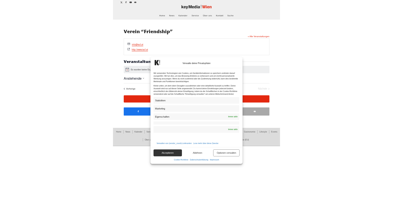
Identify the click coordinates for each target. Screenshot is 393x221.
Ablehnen (197, 152)
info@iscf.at (137, 44)
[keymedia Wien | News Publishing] (196, 8)
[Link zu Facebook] (126, 2)
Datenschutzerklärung (199, 160)
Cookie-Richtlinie (181, 160)
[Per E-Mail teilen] (254, 111)
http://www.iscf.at (140, 49)
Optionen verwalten (226, 152)
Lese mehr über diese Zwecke (205, 143)
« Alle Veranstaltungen (258, 36)
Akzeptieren (168, 152)
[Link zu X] (121, 2)
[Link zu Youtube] (130, 2)
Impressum (214, 160)
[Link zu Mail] (135, 2)
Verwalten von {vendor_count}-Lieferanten (174, 143)
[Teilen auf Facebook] (138, 111)
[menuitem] (162, 15)
